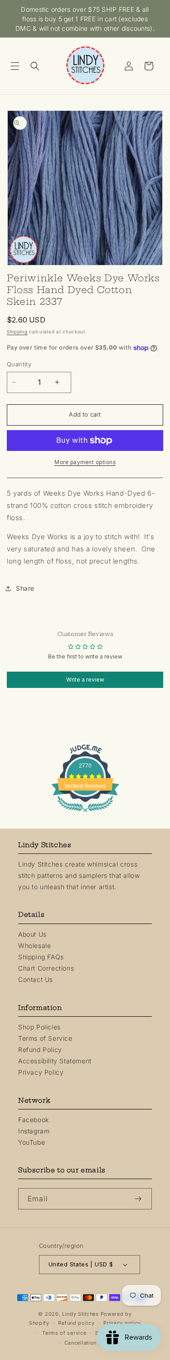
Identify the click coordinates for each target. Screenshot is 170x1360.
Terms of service (64, 1333)
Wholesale (34, 945)
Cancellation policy (89, 1343)
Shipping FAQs (41, 957)
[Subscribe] (141, 1198)
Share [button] (25, 588)
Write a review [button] (85, 679)
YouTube (31, 1142)
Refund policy (76, 1323)
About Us (32, 934)
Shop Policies (39, 1027)
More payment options (85, 462)
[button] (18, 66)
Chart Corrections (46, 968)
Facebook (33, 1119)
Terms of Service (45, 1038)
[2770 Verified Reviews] (85, 813)
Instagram (33, 1131)
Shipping (17, 331)
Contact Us (35, 979)
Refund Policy (40, 1049)
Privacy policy (122, 1323)
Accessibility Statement (55, 1061)
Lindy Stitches (80, 1314)
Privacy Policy (40, 1072)
